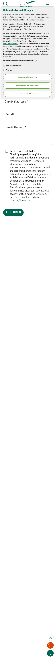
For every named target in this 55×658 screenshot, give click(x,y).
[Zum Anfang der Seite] (50, 637)
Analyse (9, 70)
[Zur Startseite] (27, 4)
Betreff (9, 114)
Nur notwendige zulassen (27, 77)
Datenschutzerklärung (11, 44)
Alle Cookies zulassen (27, 93)
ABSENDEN (13, 212)
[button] (49, 4)
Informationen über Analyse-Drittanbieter (18, 61)
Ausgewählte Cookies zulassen (27, 85)
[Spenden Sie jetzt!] (50, 645)
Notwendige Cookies (13, 66)
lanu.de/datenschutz (21, 200)
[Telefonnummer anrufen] (50, 653)
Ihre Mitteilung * (15, 127)
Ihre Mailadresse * (16, 101)
